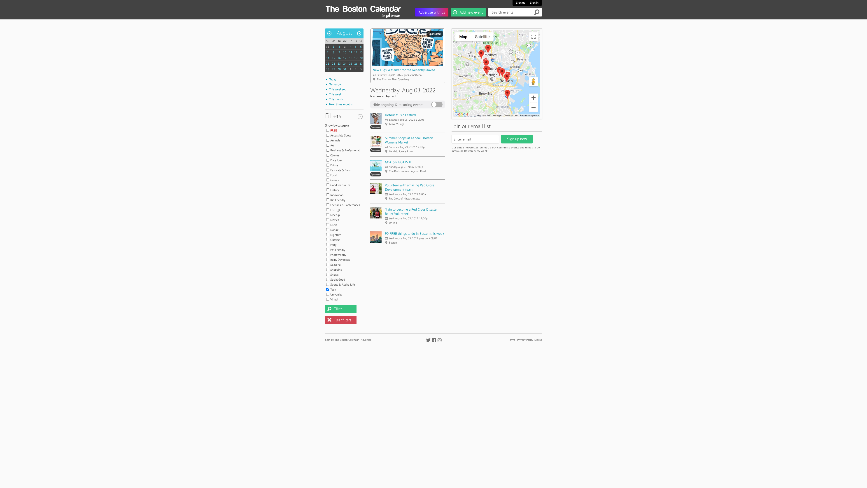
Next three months (340, 104)
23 (339, 64)
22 (333, 64)
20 (361, 58)
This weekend (337, 89)
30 (339, 69)
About (538, 339)
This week (335, 94)
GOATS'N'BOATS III (398, 162)
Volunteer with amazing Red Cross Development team (409, 187)
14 (327, 58)
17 (344, 58)
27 (361, 64)
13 (361, 52)
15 (333, 58)
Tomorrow (335, 84)
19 (355, 58)
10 (344, 52)
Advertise (366, 339)
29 (333, 69)
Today (332, 79)
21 (327, 64)
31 (327, 47)
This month (336, 99)
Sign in (534, 3)
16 (339, 58)
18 (350, 58)
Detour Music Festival (400, 115)
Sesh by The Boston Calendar (342, 339)
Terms (511, 339)
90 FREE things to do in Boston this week (414, 233)
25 (350, 64)
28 (327, 69)
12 (355, 52)
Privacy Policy (525, 339)
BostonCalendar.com (363, 8)
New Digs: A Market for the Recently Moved (404, 70)
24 (344, 64)
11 (350, 52)
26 (355, 64)
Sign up (520, 3)
